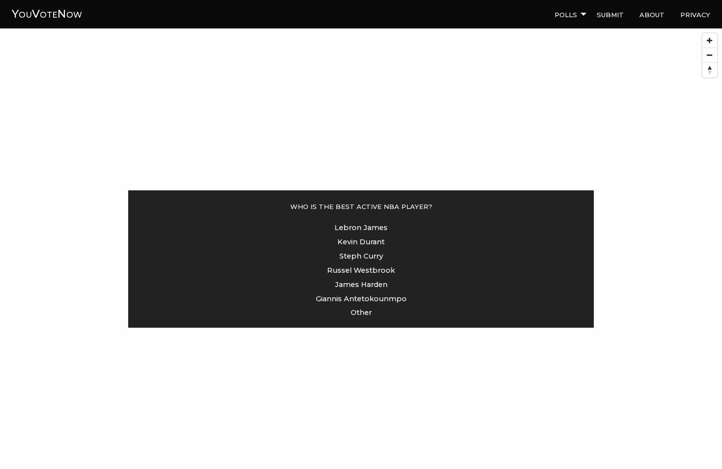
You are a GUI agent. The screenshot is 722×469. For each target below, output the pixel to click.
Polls (566, 14)
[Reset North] (709, 70)
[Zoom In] (709, 40)
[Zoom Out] (709, 55)
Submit (610, 14)
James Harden (361, 284)
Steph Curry (361, 256)
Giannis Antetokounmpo (361, 298)
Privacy (695, 14)
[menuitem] (568, 14)
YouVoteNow (47, 14)
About (652, 14)
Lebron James (361, 227)
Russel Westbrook (361, 270)
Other (361, 312)
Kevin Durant (361, 241)
